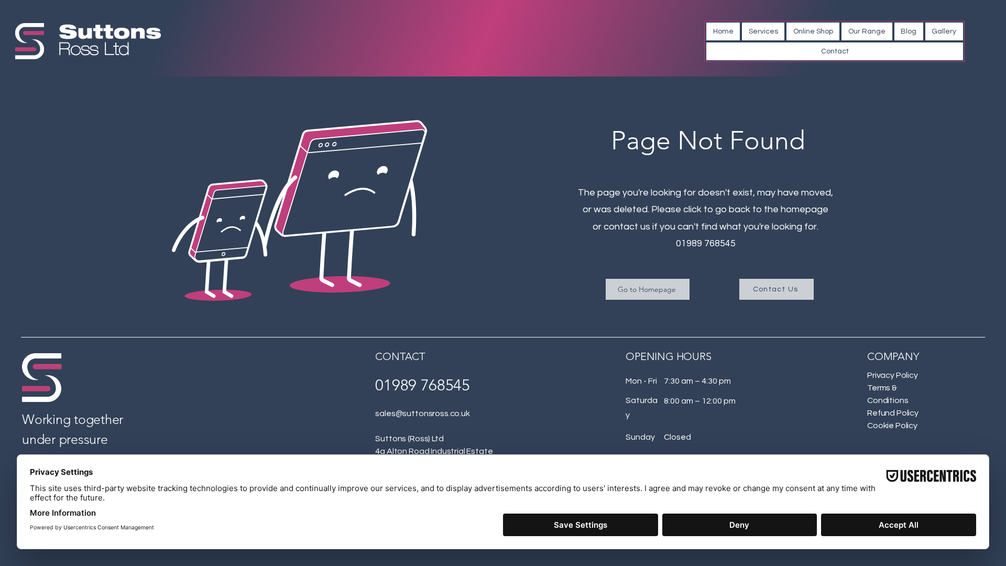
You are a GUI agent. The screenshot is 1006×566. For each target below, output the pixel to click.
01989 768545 (706, 243)
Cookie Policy (892, 425)
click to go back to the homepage (755, 209)
